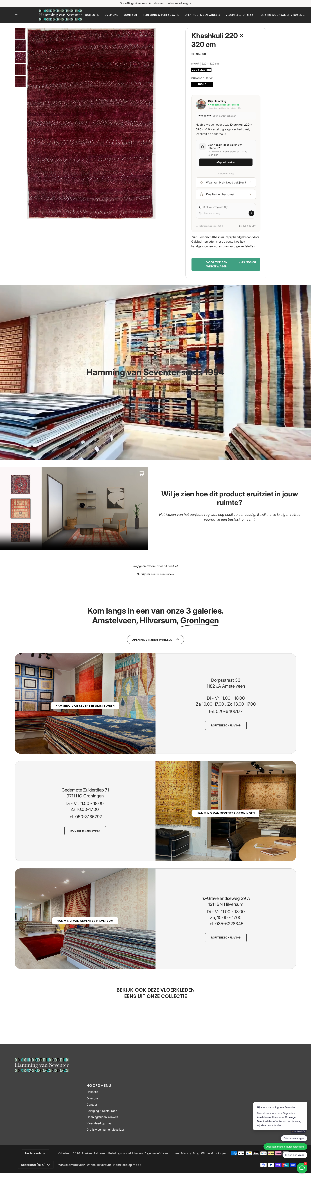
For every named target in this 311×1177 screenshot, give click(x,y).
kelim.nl (66, 1153)
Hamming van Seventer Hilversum (85, 921)
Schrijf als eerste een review (155, 574)
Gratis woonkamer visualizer (105, 1129)
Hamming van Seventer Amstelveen (85, 706)
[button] (92, 15)
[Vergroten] (148, 36)
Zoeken (87, 1153)
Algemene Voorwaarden (162, 1153)
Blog (196, 1153)
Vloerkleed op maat (99, 1123)
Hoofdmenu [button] (99, 1085)
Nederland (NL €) (33, 1165)
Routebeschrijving (226, 725)
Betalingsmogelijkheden (125, 1153)
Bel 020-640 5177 (247, 226)
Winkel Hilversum (99, 1165)
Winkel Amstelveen (71, 1165)
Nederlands (33, 1153)
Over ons (92, 1098)
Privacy (186, 1153)
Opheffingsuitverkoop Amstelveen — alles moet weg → (155, 3)
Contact (92, 1104)
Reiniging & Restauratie (102, 1111)
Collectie (92, 1092)
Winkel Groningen (213, 1153)
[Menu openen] (27, 15)
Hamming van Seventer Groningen (226, 813)
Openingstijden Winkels (102, 1117)
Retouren (100, 1153)
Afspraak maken (225, 162)
